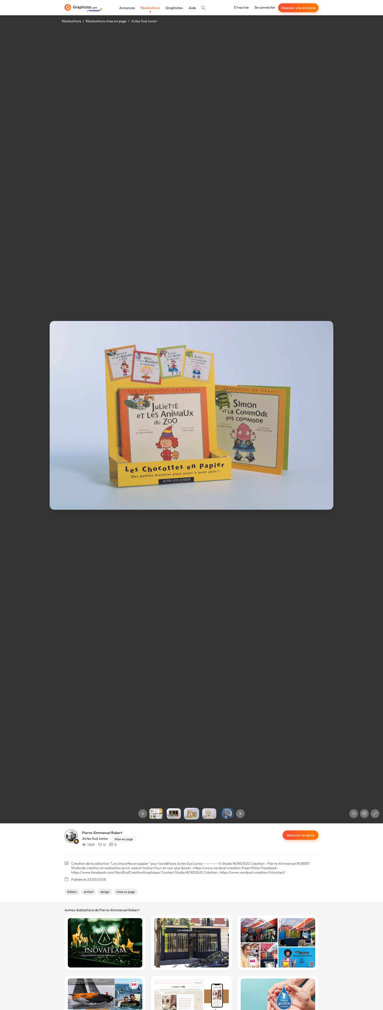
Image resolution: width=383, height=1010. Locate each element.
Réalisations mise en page (106, 21)
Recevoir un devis (300, 835)
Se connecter (265, 7)
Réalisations (150, 8)
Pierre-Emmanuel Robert (102, 832)
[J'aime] (353, 813)
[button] (142, 813)
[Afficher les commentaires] (364, 813)
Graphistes (174, 8)
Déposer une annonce (298, 8)
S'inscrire (241, 7)
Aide (192, 8)
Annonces (127, 8)
